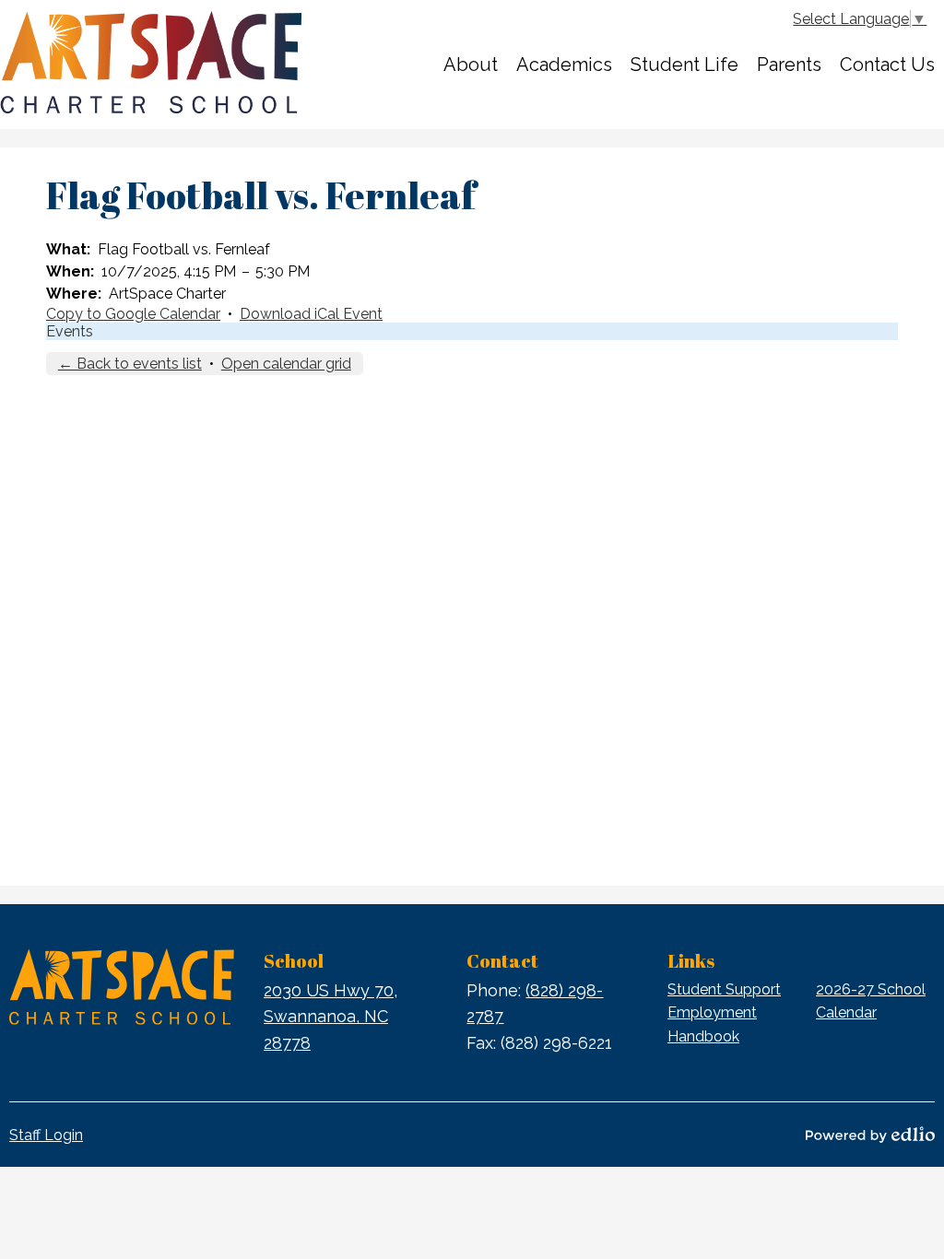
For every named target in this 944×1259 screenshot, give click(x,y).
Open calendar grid (286, 363)
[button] (470, 64)
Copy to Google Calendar (133, 314)
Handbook (703, 1036)
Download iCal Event (311, 314)
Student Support (724, 989)
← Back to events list (130, 363)
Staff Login (46, 1135)
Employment (712, 1012)
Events (69, 331)
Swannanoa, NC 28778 (330, 1017)
